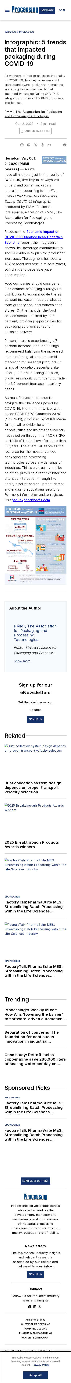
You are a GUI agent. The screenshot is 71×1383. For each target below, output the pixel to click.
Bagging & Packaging (19, 31)
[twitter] (35, 145)
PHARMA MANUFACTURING (35, 1333)
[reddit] (42, 145)
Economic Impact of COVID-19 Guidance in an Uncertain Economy (34, 237)
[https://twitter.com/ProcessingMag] (40, 1307)
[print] (64, 145)
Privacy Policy (41, 1365)
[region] (35, 1367)
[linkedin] (29, 145)
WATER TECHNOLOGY (35, 1337)
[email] (49, 145)
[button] (7, 10)
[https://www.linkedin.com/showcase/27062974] (35, 1307)
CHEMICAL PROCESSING (35, 1324)
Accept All (35, 1375)
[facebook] (22, 145)
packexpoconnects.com (31, 500)
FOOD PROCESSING (35, 1328)
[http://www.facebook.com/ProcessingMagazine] (30, 1307)
